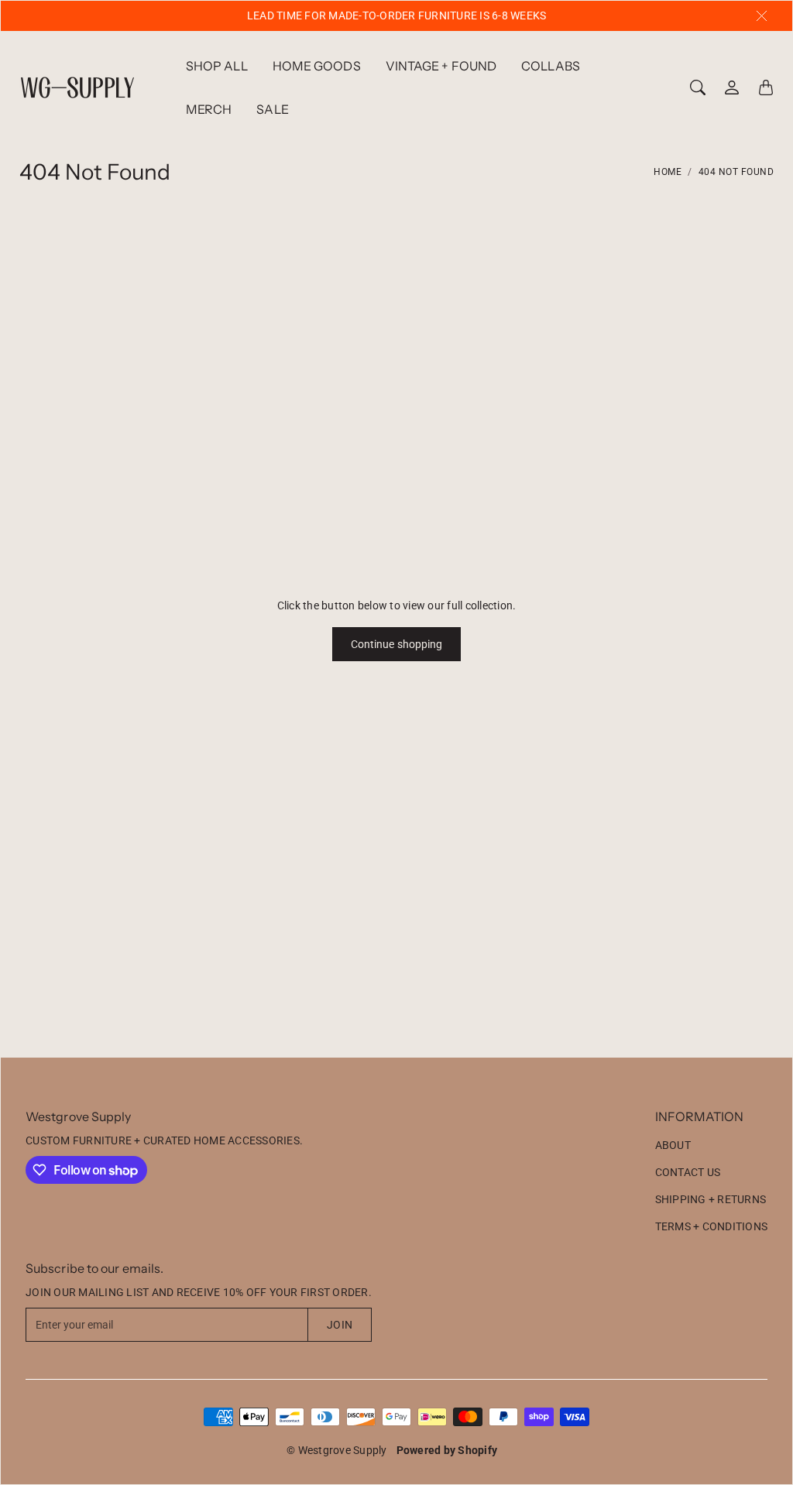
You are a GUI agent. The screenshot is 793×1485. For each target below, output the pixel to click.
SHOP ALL (217, 66)
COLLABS (550, 66)
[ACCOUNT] (732, 87)
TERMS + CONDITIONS (711, 1226)
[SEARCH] (698, 87)
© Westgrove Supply (337, 1450)
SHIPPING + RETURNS (711, 1199)
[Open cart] (766, 87)
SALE (272, 109)
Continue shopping (397, 644)
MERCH (209, 109)
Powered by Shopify (447, 1450)
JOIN (339, 1325)
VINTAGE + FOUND (441, 66)
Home (667, 171)
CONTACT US (688, 1172)
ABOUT (673, 1145)
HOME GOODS (317, 66)
